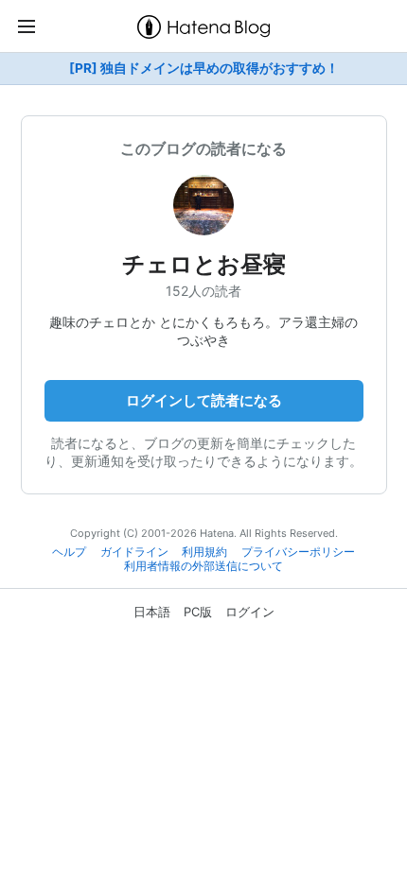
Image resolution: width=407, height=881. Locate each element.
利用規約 (204, 552)
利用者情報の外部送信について (203, 566)
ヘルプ (69, 552)
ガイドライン (134, 552)
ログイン (249, 611)
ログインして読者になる (204, 400)
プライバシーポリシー (298, 552)
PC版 (198, 611)
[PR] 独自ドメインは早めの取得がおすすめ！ (204, 68)
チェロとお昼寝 (204, 264)
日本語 (151, 611)
